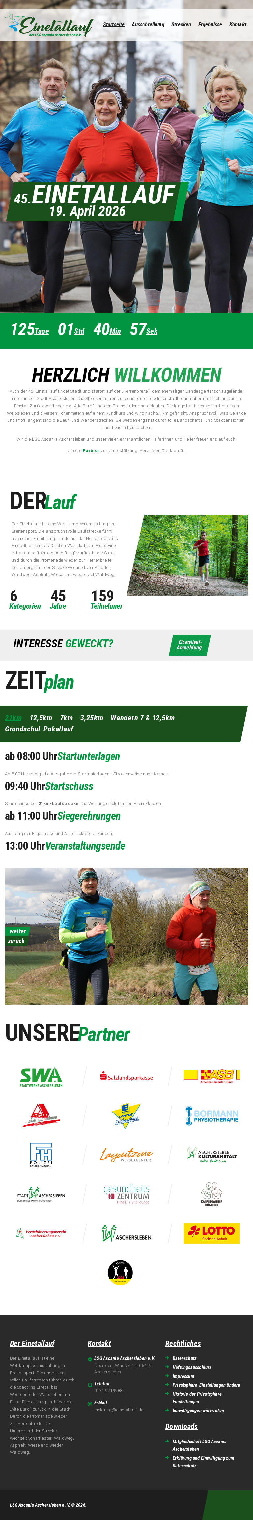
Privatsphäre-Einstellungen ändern (206, 1385)
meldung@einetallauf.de (118, 1409)
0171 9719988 (108, 1390)
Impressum (183, 1376)
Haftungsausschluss (192, 1367)
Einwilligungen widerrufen (198, 1410)
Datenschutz (184, 1358)
